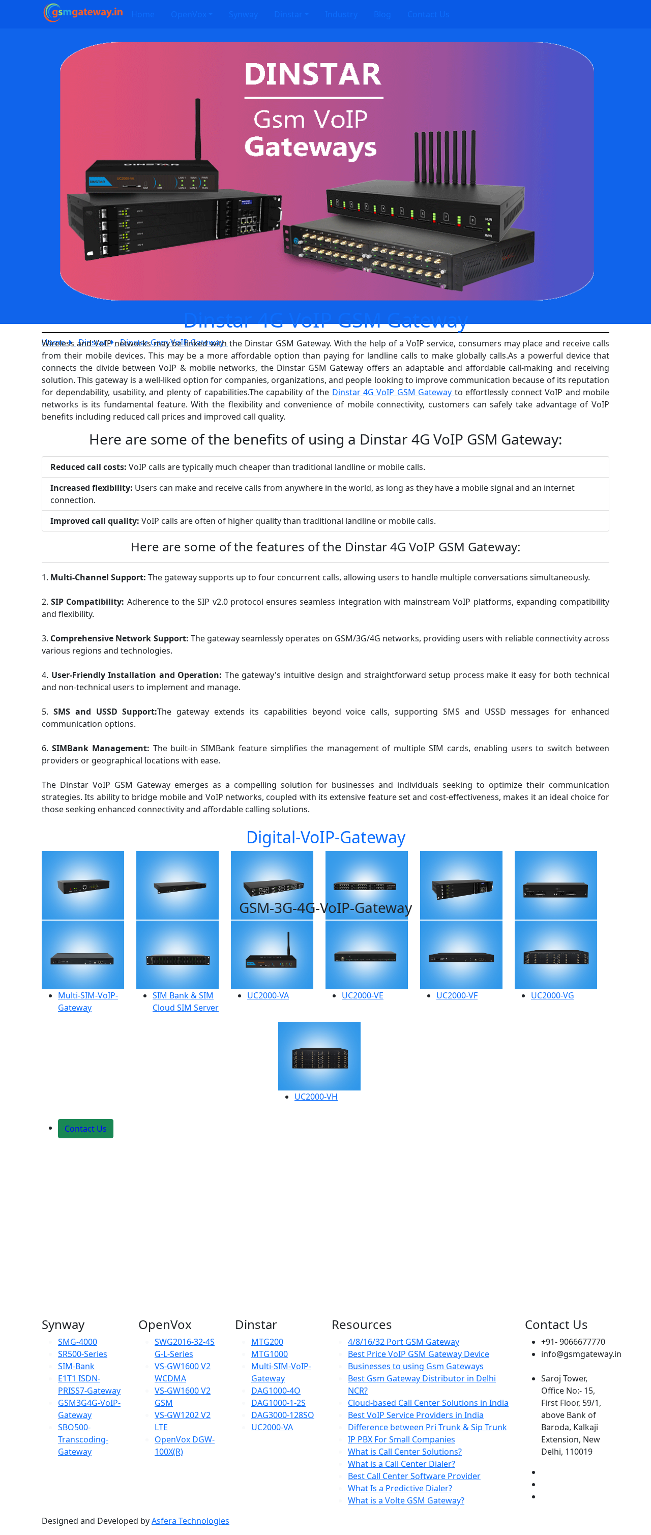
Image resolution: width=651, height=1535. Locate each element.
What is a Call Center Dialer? (401, 1463)
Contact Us (428, 14)
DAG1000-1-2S (278, 1402)
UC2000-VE (362, 995)
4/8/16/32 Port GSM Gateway (403, 1341)
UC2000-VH (316, 1096)
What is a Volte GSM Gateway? (406, 1500)
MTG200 (267, 1341)
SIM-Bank (76, 1366)
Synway (243, 14)
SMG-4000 (77, 1341)
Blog (382, 14)
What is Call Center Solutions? (405, 1451)
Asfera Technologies (190, 1520)
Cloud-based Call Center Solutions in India (428, 1402)
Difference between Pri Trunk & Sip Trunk (427, 1427)
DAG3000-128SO (282, 1415)
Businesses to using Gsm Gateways (416, 1366)
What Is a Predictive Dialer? (400, 1488)
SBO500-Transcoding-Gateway (83, 1439)
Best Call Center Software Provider (414, 1476)
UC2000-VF (457, 995)
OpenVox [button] (188, 14)
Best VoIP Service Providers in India (416, 1415)
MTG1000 (269, 1354)
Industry (341, 14)
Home (143, 14)
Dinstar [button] (288, 14)
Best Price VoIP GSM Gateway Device (418, 1354)
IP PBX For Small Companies (401, 1439)
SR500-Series (82, 1354)
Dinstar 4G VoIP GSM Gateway (393, 392)
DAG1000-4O (276, 1390)
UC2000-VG (552, 995)
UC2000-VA (268, 995)
